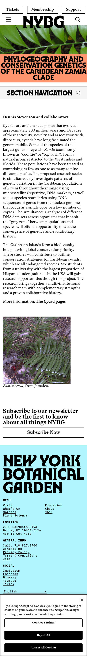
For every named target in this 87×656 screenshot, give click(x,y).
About (49, 508)
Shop (49, 512)
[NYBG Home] (43, 22)
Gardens (9, 512)
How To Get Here (17, 533)
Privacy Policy (16, 552)
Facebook (10, 574)
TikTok (8, 584)
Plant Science (15, 515)
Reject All (43, 635)
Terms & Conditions (20, 555)
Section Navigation (39, 93)
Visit (7, 505)
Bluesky (9, 577)
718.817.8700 (25, 545)
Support (73, 10)
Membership (42, 10)
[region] (43, 625)
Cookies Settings (43, 622)
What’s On (11, 508)
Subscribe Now (43, 432)
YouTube (9, 580)
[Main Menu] (8, 19)
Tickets (12, 10)
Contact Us (12, 548)
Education (53, 505)
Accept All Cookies (43, 647)
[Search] (78, 19)
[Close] (82, 600)
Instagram (11, 570)
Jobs (7, 559)
